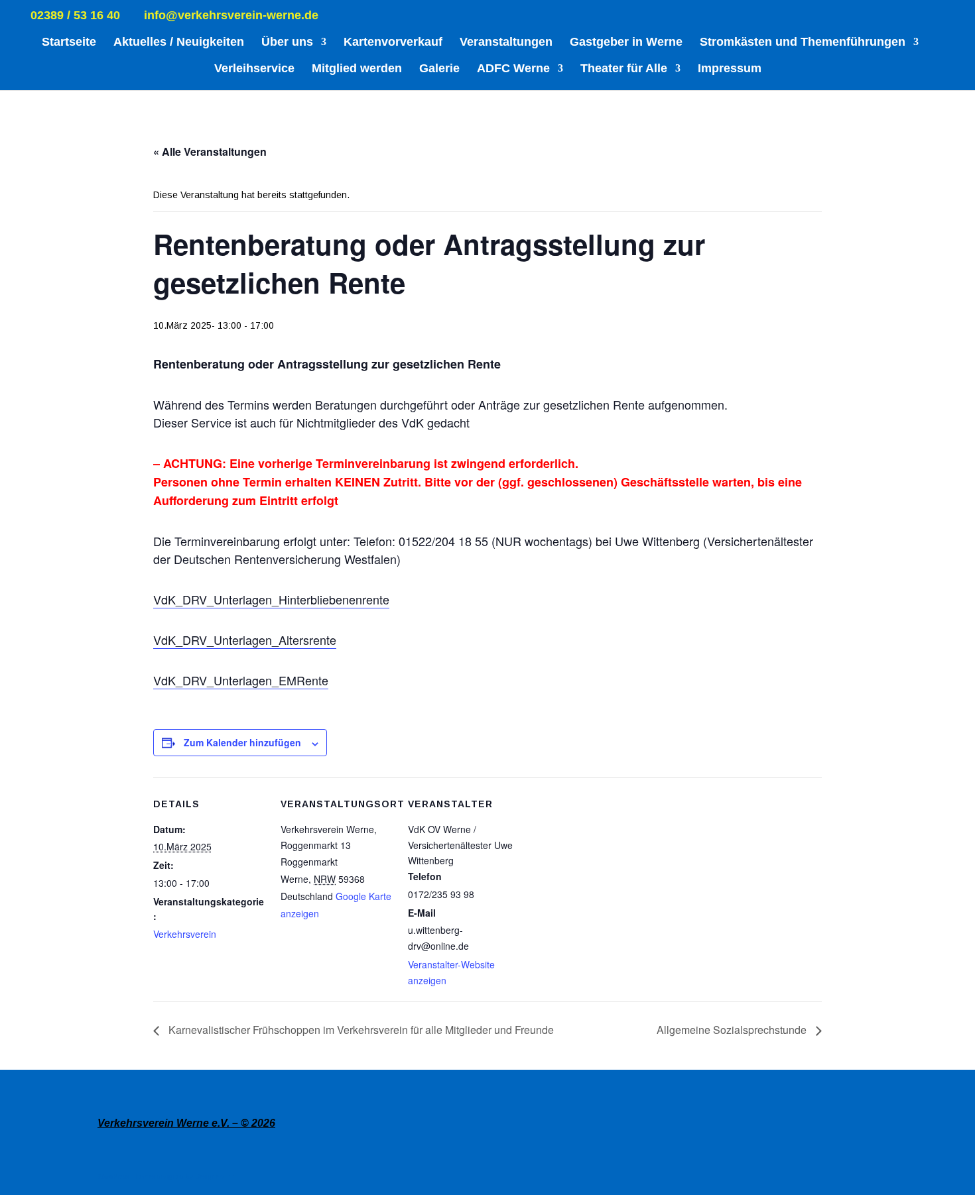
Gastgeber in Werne (626, 42)
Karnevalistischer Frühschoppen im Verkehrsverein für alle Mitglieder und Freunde (360, 1029)
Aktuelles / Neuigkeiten (178, 42)
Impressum (729, 69)
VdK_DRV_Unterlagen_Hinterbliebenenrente (271, 599)
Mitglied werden (357, 69)
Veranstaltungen (506, 42)
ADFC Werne (513, 69)
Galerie (439, 69)
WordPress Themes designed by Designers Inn (167, 1176)
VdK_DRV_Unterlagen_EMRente (240, 680)
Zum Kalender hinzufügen (242, 742)
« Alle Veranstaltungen (210, 151)
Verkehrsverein (184, 933)
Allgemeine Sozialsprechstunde (733, 1029)
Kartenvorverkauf (393, 42)
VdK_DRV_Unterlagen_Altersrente (244, 639)
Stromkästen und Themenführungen (802, 42)
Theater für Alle (623, 69)
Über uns (287, 42)
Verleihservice (254, 69)
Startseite (69, 42)
